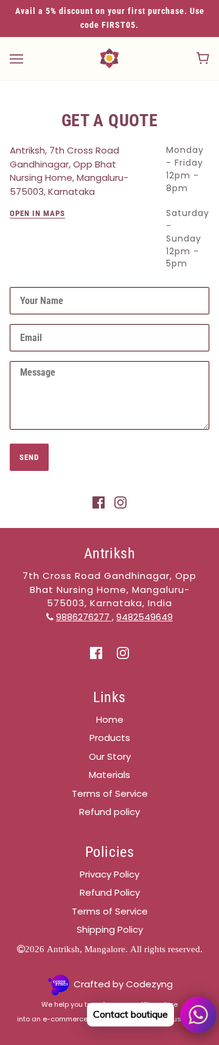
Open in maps (37, 213)
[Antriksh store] (109, 57)
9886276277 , (85, 616)
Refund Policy (110, 892)
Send (29, 457)
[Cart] (203, 58)
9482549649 (144, 616)
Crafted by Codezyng (123, 984)
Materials (109, 774)
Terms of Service (110, 793)
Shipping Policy (110, 929)
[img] (98, 502)
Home (109, 719)
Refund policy (109, 811)
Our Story (110, 756)
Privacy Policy (109, 874)
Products (109, 737)
